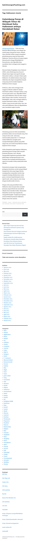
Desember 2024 (8, 299)
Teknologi (6, 452)
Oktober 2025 (7, 281)
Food (5, 371)
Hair (5, 381)
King (5, 405)
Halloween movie (9, 203)
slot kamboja (5, 501)
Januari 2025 (7, 297)
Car (5, 340)
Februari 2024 (7, 318)
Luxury (6, 409)
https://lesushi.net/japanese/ (10, 523)
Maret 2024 (7, 316)
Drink (5, 356)
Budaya (6, 338)
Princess (6, 425)
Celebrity (6, 342)
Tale (5, 450)
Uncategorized (8, 458)
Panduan (6, 417)
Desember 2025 (8, 277)
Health (5, 385)
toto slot (4, 505)
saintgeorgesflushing (8, 48)
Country (6, 348)
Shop (5, 436)
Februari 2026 (8, 273)
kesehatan (6, 403)
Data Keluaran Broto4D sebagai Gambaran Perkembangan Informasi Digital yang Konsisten (15, 233)
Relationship (7, 426)
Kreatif (6, 407)
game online (7, 375)
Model (5, 411)
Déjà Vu (6, 352)
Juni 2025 (6, 287)
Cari (3, 211)
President (6, 423)
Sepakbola (6, 434)
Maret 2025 (7, 293)
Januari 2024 (7, 320)
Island (5, 393)
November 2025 (8, 279)
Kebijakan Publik (8, 401)
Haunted (6, 383)
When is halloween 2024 (18, 203)
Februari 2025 (7, 295)
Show (5, 440)
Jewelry (6, 397)
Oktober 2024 (7, 302)
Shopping (6, 438)
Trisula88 (5, 509)
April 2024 (6, 314)
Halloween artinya (16, 202)
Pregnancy (7, 421)
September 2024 (8, 304)
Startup (6, 446)
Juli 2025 (6, 285)
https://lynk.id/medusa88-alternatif (12, 519)
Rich (5, 430)
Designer (6, 354)
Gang (5, 377)
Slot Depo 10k (6, 478)
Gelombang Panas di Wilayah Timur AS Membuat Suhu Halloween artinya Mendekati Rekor (12, 24)
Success (6, 448)
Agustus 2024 (7, 306)
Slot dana (5, 486)
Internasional (7, 391)
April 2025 (6, 291)
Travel (5, 456)
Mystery (6, 413)
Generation (7, 379)
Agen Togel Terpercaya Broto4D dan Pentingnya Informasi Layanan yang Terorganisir (14, 227)
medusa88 (5, 531)
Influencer (6, 389)
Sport (5, 444)
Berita (9, 202)
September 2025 (8, 283)
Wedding (6, 462)
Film (5, 368)
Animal (6, 332)
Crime (5, 350)
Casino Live (5, 482)
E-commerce (7, 358)
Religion (6, 428)
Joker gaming (6, 490)
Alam (5, 330)
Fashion (6, 366)
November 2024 (8, 301)
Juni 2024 (6, 310)
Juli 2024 (6, 308)
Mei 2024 (6, 312)
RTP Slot (4, 474)
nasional (6, 415)
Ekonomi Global (8, 360)
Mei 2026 (6, 271)
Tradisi (6, 454)
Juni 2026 (6, 269)
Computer (6, 346)
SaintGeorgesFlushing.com (13, 5)
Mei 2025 (6, 289)
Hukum (6, 387)
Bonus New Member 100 (9, 497)
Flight (5, 370)
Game (5, 373)
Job (5, 399)
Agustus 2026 (7, 267)
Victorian (6, 460)
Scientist (6, 432)
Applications (7, 334)
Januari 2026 (7, 275)
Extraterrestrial (8, 362)
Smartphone (7, 442)
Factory (6, 364)
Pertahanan (7, 419)
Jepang (6, 395)
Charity (6, 344)
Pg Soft (4, 494)
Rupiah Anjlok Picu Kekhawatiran (13, 237)
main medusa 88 (6, 527)
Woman (6, 464)
